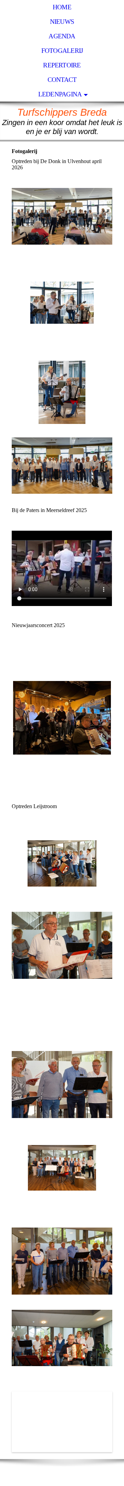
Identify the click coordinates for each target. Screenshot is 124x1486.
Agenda (62, 36)
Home (62, 7)
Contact (62, 79)
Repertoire (62, 65)
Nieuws (62, 21)
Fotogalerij (62, 50)
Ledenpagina (60, 94)
